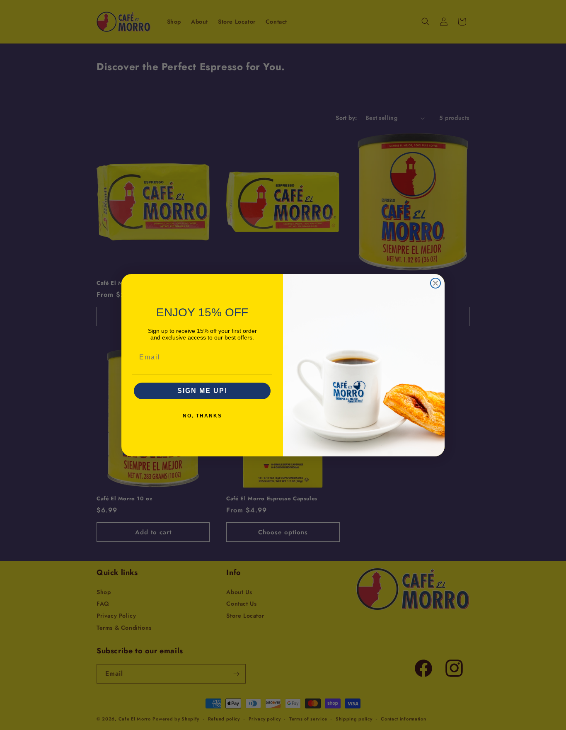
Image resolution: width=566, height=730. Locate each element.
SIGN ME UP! (202, 390)
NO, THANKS (202, 416)
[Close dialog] (435, 283)
